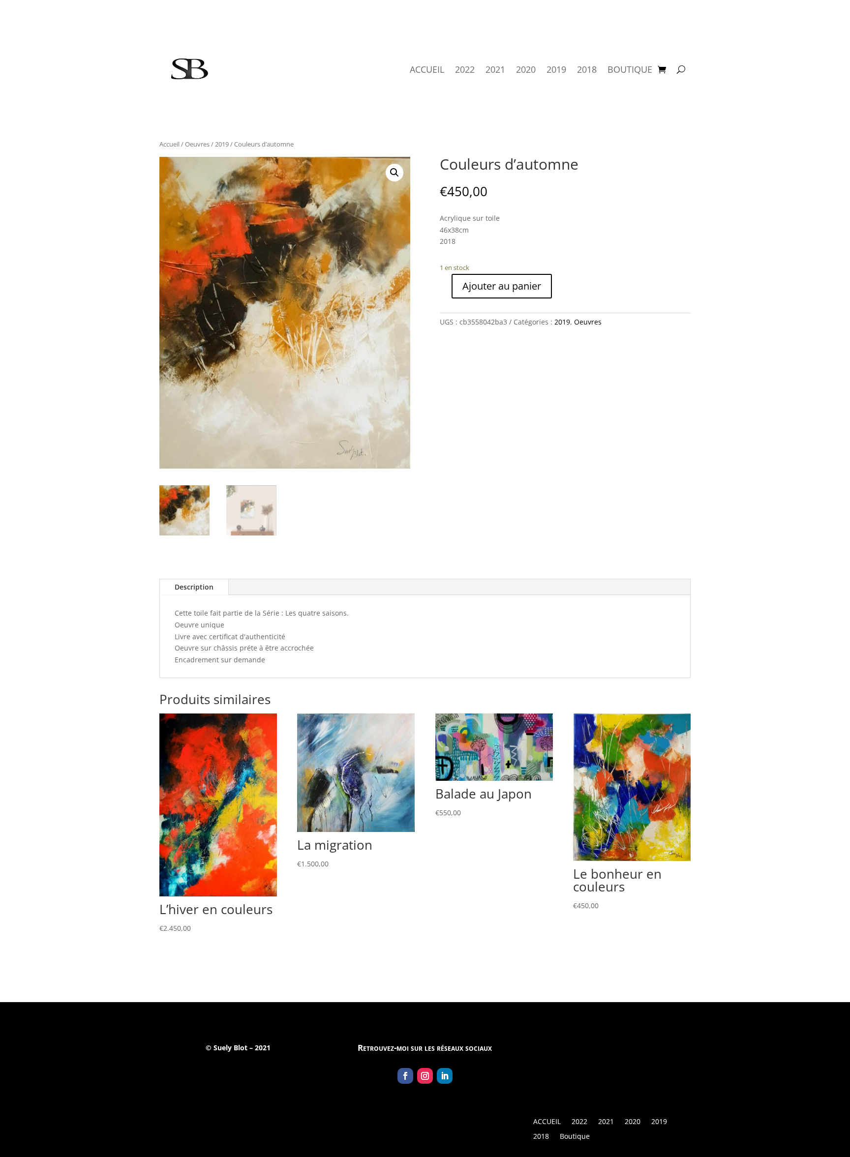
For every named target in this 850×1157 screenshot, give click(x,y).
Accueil (169, 144)
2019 (556, 69)
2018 (587, 69)
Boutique (629, 69)
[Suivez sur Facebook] (405, 1076)
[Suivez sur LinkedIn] (445, 1076)
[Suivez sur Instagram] (425, 1076)
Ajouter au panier (501, 286)
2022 (465, 69)
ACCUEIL (427, 69)
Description (194, 587)
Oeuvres (197, 144)
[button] (394, 172)
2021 (495, 69)
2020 (526, 69)
